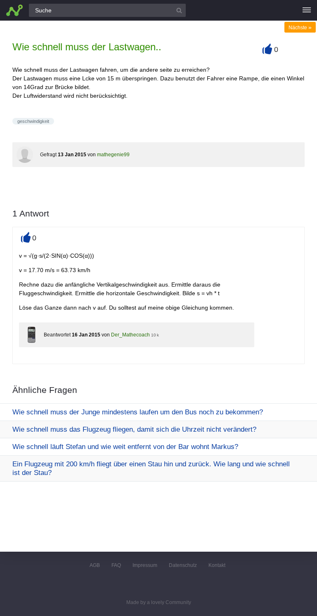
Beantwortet (57, 335)
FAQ (116, 565)
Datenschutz (183, 565)
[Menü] (306, 10)
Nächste (300, 28)
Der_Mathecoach (130, 335)
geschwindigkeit (33, 121)
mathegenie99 (113, 155)
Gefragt (48, 155)
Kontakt (216, 565)
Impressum (144, 565)
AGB (95, 565)
